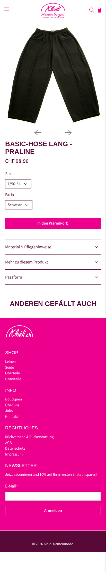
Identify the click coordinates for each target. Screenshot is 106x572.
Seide (9, 367)
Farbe (10, 194)
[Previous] (38, 132)
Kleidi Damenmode (58, 544)
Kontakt (11, 416)
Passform (13, 277)
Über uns (12, 404)
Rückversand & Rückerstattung (29, 436)
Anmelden (53, 510)
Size (8, 173)
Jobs (9, 410)
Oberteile (12, 372)
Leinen (10, 361)
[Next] (68, 132)
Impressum (14, 454)
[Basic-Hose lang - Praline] (53, 75)
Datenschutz (15, 448)
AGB (8, 442)
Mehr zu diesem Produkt (26, 262)
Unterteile (13, 378)
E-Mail (11, 486)
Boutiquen (13, 399)
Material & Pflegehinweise (28, 247)
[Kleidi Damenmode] (53, 10)
